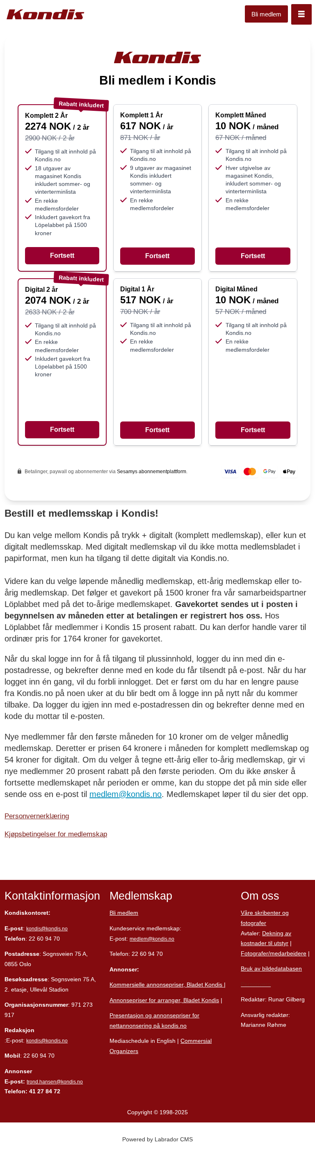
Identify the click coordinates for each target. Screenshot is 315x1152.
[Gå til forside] (45, 14)
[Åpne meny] (301, 14)
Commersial (196, 1040)
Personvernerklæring (37, 816)
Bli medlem (266, 14)
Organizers (124, 1051)
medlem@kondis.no (125, 794)
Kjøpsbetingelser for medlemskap (56, 834)
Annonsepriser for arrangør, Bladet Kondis (164, 1000)
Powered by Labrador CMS (157, 1139)
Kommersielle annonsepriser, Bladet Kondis (167, 984)
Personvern (256, 984)
